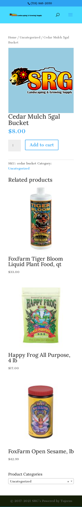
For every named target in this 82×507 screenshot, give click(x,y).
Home (12, 37)
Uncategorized (30, 37)
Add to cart (42, 144)
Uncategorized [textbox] (39, 481)
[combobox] (41, 481)
